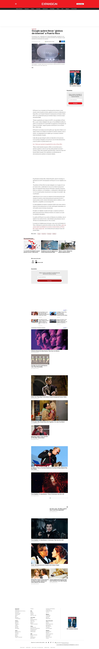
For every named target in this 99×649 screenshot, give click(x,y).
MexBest (47, 630)
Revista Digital (80, 4)
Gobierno (17, 621)
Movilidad (33, 638)
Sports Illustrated (49, 620)
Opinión (16, 627)
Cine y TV (33, 621)
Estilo (32, 618)
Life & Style (33, 617)
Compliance (28, 647)
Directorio (52, 647)
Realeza (16, 632)
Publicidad (22, 647)
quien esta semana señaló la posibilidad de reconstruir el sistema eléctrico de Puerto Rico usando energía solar (49, 226)
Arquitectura (33, 630)
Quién (16, 630)
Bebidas (47, 632)
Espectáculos (18, 631)
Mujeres (67, 8)
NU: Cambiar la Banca (75, 85)
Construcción (33, 627)
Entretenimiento (34, 619)
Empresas (27, 8)
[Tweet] (60, 41)
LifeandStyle (17, 618)
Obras (58, 8)
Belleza (16, 636)
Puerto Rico (44, 233)
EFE (36, 260)
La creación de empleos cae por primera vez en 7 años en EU (32, 251)
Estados (16, 626)
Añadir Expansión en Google (50, 41)
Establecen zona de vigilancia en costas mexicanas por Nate (49, 251)
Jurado (47, 638)
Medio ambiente (34, 634)
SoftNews (54, 233)
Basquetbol (48, 625)
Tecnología (52, 8)
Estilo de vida (33, 615)
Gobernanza (33, 637)
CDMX (16, 625)
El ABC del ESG (49, 610)
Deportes (32, 620)
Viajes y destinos (49, 633)
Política (32, 8)
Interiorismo (33, 631)
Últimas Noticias (19, 8)
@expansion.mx (51, 642)
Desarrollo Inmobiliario (35, 628)
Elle (31, 610)
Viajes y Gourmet (18, 637)
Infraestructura (34, 629)
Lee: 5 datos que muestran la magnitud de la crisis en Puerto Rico (47, 144)
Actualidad (48, 615)
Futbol (47, 621)
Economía (38, 8)
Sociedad (17, 628)
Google (39, 233)
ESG (62, 8)
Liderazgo (48, 616)
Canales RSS (46, 647)
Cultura (32, 608)
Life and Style (74, 8)
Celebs (32, 614)
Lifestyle (48, 627)
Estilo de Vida (49, 637)
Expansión (17, 608)
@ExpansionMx (40, 262)
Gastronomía (48, 631)
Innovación (48, 609)
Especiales (48, 618)
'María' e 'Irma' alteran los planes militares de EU (65, 251)
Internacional (45, 8)
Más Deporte (48, 626)
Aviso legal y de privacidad (37, 647)
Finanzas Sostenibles (50, 608)
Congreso (17, 624)
